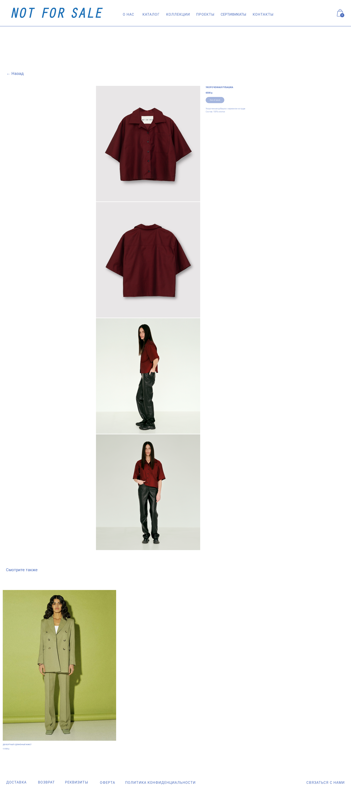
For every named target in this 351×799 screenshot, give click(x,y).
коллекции (178, 14)
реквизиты (76, 782)
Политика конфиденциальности (160, 782)
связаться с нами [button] (325, 782)
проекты (205, 14)
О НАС (128, 14)
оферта (107, 782)
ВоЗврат (46, 782)
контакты (263, 14)
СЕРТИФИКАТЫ (233, 14)
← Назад (15, 73)
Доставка (16, 782)
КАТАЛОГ (151, 14)
